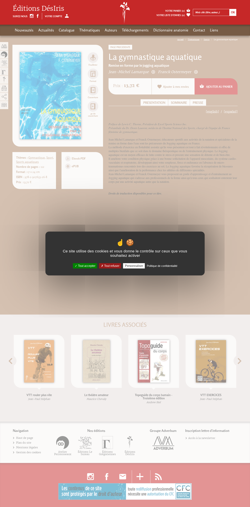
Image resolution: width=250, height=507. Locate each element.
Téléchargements (135, 30)
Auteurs (111, 30)
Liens (214, 30)
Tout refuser (111, 265)
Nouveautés (24, 30)
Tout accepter (86, 265)
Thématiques (89, 30)
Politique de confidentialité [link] (162, 265)
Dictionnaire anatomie (170, 30)
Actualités (46, 30)
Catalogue (66, 30)
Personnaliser (134, 265)
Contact (199, 30)
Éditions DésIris (38, 8)
